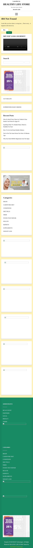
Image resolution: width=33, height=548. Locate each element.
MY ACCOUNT (7, 410)
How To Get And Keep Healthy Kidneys (13, 130)
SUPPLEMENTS (7, 228)
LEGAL (5, 416)
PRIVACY (5, 418)
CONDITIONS (7, 208)
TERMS (5, 421)
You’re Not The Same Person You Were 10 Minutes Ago (16, 134)
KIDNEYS (6, 224)
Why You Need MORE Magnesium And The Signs (16, 138)
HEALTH (5, 221)
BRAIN (5, 201)
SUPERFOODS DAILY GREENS (12, 107)
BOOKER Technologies (16, 546)
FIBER (5, 214)
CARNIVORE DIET (8, 205)
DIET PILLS (6, 211)
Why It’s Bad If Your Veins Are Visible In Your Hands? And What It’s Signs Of (15, 120)
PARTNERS (6, 413)
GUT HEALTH (7, 98)
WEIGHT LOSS (7, 231)
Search (6, 58)
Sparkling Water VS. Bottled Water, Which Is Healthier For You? (14, 125)
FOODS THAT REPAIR (9, 218)
